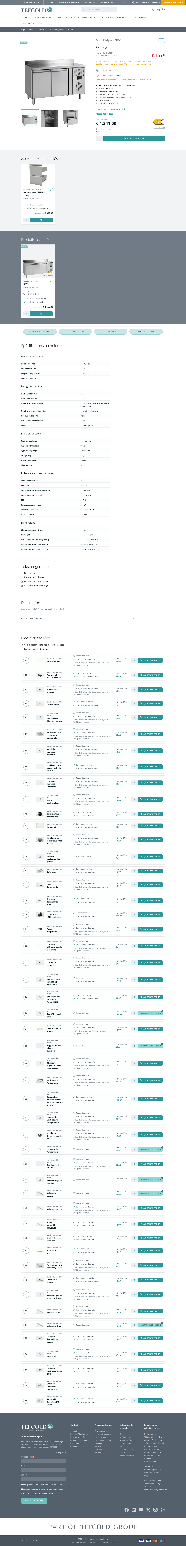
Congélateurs (89, 17)
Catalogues (99, 1443)
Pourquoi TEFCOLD (103, 1434)
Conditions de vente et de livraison (85, 1542)
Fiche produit (159, 127)
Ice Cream (124, 1446)
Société (24, 1475)
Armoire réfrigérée (67, 17)
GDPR (80, 1539)
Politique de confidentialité (96, 1539)
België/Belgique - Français (148, 2)
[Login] (158, 10)
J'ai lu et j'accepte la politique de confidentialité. (44, 1489)
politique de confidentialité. (41, 1493)
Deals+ (122, 1434)
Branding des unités (103, 1440)
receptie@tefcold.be (158, 1490)
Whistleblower (109, 1542)
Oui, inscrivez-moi (34, 1500)
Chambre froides (127, 1449)
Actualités (99, 1452)
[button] (30, 118)
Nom (23, 1466)
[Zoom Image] (55, 72)
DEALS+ (26, 17)
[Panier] (163, 10)
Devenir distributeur (173, 2)
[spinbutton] (99, 138)
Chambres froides (125, 17)
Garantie (98, 1449)
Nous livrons (100, 1437)
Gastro (143, 17)
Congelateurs (125, 1443)
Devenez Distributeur (79, 1434)
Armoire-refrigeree (128, 1440)
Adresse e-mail (28, 1457)
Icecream (106, 17)
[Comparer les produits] (50, 190)
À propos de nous (102, 1431)
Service (98, 1446)
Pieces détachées (127, 1455)
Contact (73, 1431)
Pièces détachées (31, 23)
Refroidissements (43, 17)
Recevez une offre (77, 1437)
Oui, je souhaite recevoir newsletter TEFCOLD (42, 1484)
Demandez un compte (79, 1440)
